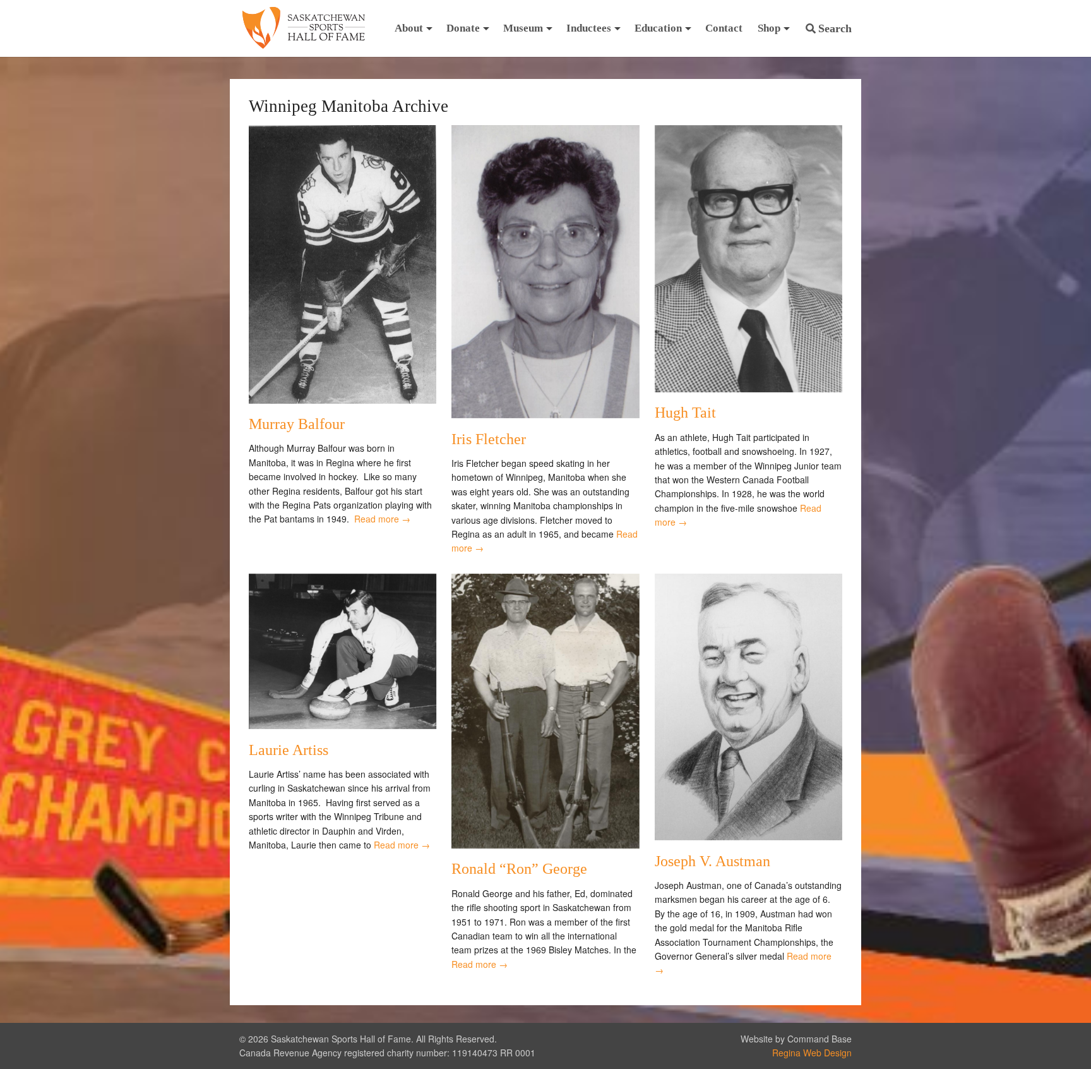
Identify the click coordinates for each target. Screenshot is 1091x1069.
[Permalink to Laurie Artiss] (342, 725)
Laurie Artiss (288, 750)
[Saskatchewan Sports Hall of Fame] (304, 28)
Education (658, 28)
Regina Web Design (812, 1052)
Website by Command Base (796, 1038)
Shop (769, 28)
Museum (523, 28)
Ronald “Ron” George (519, 869)
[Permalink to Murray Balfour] (342, 400)
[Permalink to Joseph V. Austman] (748, 836)
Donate (463, 28)
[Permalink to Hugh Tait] (748, 388)
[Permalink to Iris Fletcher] (545, 414)
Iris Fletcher (488, 439)
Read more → (382, 518)
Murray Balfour (297, 424)
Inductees (588, 28)
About (409, 28)
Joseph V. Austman (712, 861)
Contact (723, 28)
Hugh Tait (685, 412)
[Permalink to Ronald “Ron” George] (545, 844)
